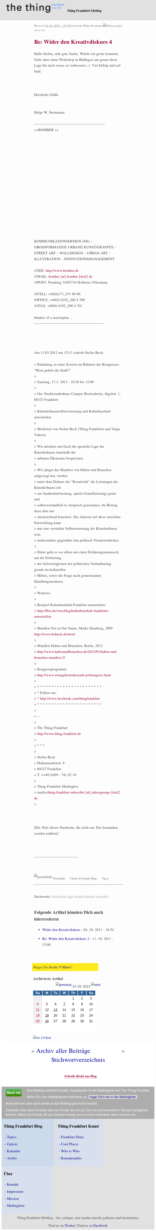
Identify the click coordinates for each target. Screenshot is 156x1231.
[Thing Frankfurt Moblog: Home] (36, 8)
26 (47, 1021)
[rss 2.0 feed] (42, 1038)
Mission (13, 1198)
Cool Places (69, 1143)
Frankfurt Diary (72, 1136)
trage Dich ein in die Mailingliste (113, 1097)
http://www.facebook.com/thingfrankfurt (70, 698)
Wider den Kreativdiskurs (61, 929)
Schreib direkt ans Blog (80, 1076)
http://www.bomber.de (62, 270)
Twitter (70, 1225)
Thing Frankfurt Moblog (84, 10)
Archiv (12, 1157)
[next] (95, 986)
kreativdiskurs (85, 896)
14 (64, 1010)
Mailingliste (16, 1205)
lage (70, 896)
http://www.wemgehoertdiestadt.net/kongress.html (74, 674)
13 (55, 1010)
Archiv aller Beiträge (63, 1050)
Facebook (100, 1225)
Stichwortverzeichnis (78, 1059)
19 (47, 1015)
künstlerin (59, 896)
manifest (102, 896)
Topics (11, 1136)
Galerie (12, 1143)
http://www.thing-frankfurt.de (59, 733)
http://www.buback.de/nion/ (54, 633)
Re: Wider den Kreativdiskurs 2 (65, 938)
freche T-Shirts (60, 967)
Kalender (13, 1150)
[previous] (64, 986)
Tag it (105, 878)
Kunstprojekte (71, 1157)
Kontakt (12, 1184)
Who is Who (70, 1150)
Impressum (15, 1191)
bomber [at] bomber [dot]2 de (70, 276)
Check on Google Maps (83, 878)
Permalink (59, 878)
